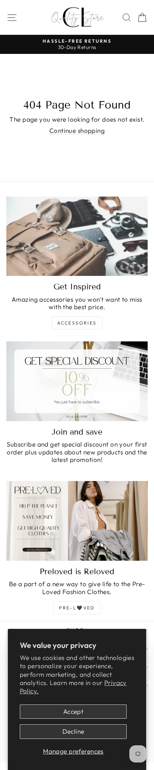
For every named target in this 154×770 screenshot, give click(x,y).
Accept (73, 711)
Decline (73, 731)
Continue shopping (77, 130)
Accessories (76, 323)
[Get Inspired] (77, 236)
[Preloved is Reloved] (77, 521)
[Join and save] (77, 381)
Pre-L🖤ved (77, 608)
